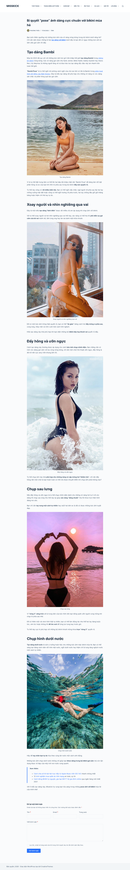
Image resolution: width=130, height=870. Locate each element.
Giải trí (106, 6)
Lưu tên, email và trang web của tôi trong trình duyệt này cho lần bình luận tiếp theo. (56, 845)
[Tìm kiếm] (123, 6)
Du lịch (96, 6)
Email (55, 812)
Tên (29, 812)
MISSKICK (12, 5)
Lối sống (114, 6)
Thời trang (35, 6)
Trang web (83, 812)
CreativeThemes (47, 866)
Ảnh (52, 30)
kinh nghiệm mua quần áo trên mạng (50, 776)
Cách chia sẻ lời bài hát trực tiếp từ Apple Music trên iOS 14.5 (57, 774)
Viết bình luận (32, 822)
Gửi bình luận (34, 851)
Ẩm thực (87, 6)
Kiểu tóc (77, 6)
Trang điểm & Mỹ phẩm (51, 6)
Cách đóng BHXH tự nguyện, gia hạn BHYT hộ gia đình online (57, 779)
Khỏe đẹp (66, 6)
